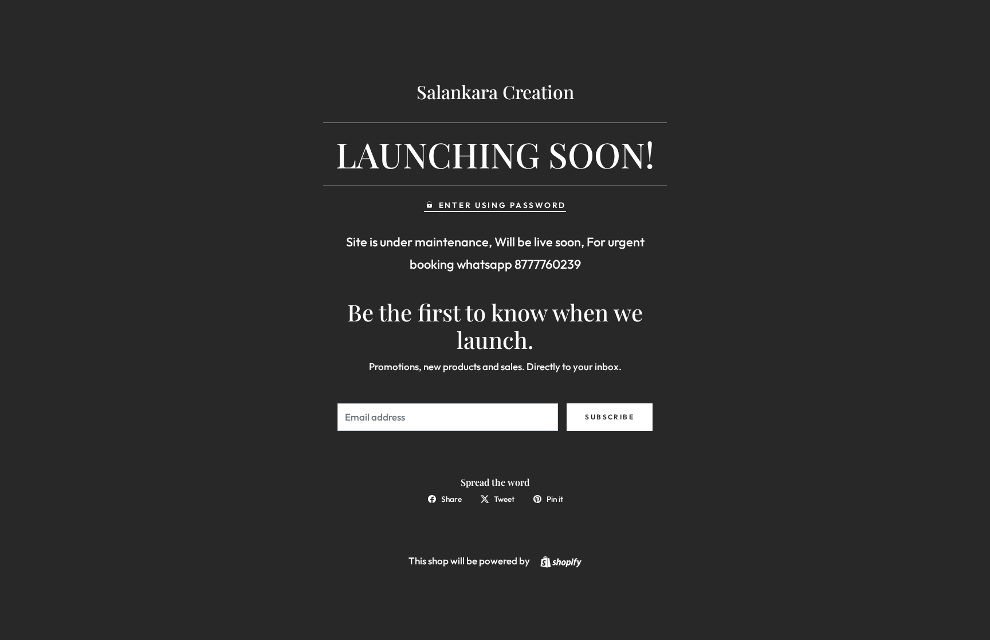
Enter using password (502, 205)
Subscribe (609, 417)
